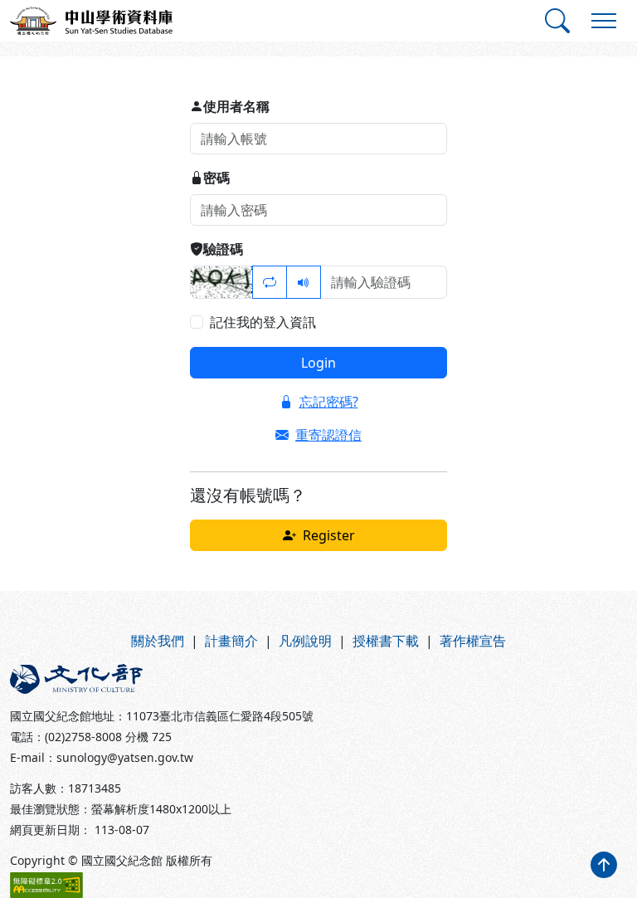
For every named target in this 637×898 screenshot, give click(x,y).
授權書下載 (386, 641)
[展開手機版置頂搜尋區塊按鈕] (557, 20)
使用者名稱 (236, 106)
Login (318, 363)
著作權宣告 (473, 641)
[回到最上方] (604, 865)
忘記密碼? (328, 402)
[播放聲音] (303, 282)
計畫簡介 (231, 641)
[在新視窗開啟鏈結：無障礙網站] (46, 885)
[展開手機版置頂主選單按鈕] (604, 20)
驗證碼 (223, 249)
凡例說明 (305, 641)
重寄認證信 (328, 435)
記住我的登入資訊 (263, 322)
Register (329, 535)
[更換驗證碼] (269, 282)
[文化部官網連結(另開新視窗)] (159, 679)
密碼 (216, 177)
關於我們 (157, 641)
